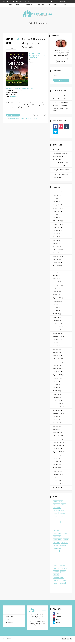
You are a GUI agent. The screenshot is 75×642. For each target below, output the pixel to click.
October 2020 (56, 333)
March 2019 (56, 394)
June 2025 (55, 198)
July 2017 (55, 458)
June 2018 (55, 423)
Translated (64, 580)
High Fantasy (57, 522)
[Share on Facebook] (34, 115)
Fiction (30, 118)
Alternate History (58, 501)
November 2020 (57, 330)
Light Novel (56, 530)
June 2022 (55, 272)
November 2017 (57, 445)
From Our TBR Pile (59, 163)
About (20, 1)
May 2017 (55, 464)
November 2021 (57, 294)
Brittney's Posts (61, 59)
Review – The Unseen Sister (60, 102)
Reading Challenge (58, 554)
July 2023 (55, 234)
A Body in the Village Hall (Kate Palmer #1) (37, 55)
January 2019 (56, 400)
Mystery (35, 118)
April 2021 (56, 314)
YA (63, 586)
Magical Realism (57, 533)
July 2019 (55, 381)
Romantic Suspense (58, 559)
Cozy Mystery (24, 118)
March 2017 (56, 471)
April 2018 (56, 429)
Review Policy (27, 1)
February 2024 (57, 221)
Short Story (62, 565)
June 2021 (55, 307)
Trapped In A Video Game (59, 583)
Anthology (56, 504)
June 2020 (55, 346)
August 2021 (56, 301)
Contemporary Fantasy (59, 510)
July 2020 (55, 343)
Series (64, 562)
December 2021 (57, 291)
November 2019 (57, 368)
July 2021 (55, 304)
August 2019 (56, 378)
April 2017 (56, 468)
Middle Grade (57, 536)
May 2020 (55, 349)
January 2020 (56, 362)
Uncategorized (57, 177)
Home (4, 1)
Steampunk (64, 568)
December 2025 (57, 195)
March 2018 (56, 432)
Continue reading (12, 115)
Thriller (56, 574)
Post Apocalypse (57, 548)
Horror (55, 527)
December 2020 (57, 327)
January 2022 (56, 288)
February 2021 (57, 320)
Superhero (56, 571)
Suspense (63, 571)
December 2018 (57, 404)
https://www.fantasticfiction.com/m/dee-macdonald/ (19, 88)
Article (55, 150)
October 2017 (56, 448)
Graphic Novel (57, 519)
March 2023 (56, 246)
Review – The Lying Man (60, 96)
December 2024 (57, 208)
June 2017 (55, 461)
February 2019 (57, 397)
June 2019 (55, 384)
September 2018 (57, 413)
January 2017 (56, 477)
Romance (56, 557)
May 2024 (55, 217)
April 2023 (56, 243)
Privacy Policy (9, 622)
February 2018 (57, 436)
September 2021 (57, 298)
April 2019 (56, 391)
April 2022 (56, 278)
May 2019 (55, 387)
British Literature (14, 118)
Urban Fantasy (57, 586)
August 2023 (56, 230)
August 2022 (56, 266)
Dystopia (56, 513)
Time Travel (56, 580)
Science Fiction (57, 562)
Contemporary (57, 507)
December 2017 (57, 442)
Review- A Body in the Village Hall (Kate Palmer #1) (33, 43)
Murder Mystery (57, 539)
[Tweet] (38, 115)
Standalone (56, 568)
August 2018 (56, 416)
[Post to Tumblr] (41, 115)
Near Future (56, 542)
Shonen (55, 565)
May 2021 (55, 310)
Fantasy (55, 516)
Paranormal (63, 545)
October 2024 (56, 211)
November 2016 (57, 484)
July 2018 (55, 420)
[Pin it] (44, 115)
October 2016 (56, 487)
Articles (15, 1)
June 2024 (55, 214)
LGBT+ (61, 527)
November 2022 (57, 259)
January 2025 (56, 205)
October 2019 (56, 371)
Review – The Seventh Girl (60, 105)
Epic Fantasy (63, 513)
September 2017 (57, 452)
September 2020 (57, 336)
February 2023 (57, 250)
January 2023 (56, 253)
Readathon (56, 551)
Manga (65, 533)
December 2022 (57, 256)
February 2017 (57, 474)
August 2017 (56, 455)
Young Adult (57, 589)
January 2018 (56, 439)
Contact (5, 4)
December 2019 (57, 365)
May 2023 (55, 240)
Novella (56, 545)
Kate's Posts (61, 61)
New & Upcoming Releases (11, 48)
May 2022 (55, 275)
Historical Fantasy (58, 524)
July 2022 (55, 269)
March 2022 (56, 282)
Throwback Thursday (60, 174)
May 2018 (55, 426)
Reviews (9, 1)
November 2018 (57, 407)
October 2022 (56, 262)
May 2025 (55, 201)
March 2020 (56, 355)
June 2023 (55, 237)
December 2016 (57, 480)
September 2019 (57, 375)
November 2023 (57, 224)
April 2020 (56, 352)
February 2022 (57, 285)
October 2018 (56, 410)
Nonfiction (64, 542)
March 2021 (56, 317)
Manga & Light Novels (59, 153)
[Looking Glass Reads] (37, 13)
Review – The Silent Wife (60, 99)
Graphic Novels (58, 166)
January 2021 (56, 323)
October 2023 (56, 227)
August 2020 (56, 339)
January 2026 (56, 192)
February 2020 (57, 359)
